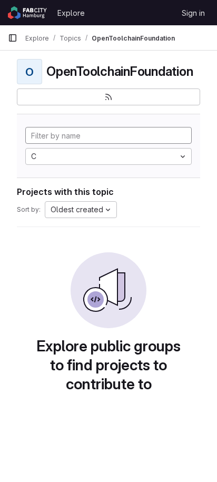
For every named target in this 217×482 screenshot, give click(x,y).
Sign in (193, 12)
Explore (71, 12)
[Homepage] (27, 12)
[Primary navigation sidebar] (12, 37)
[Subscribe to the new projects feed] (108, 96)
